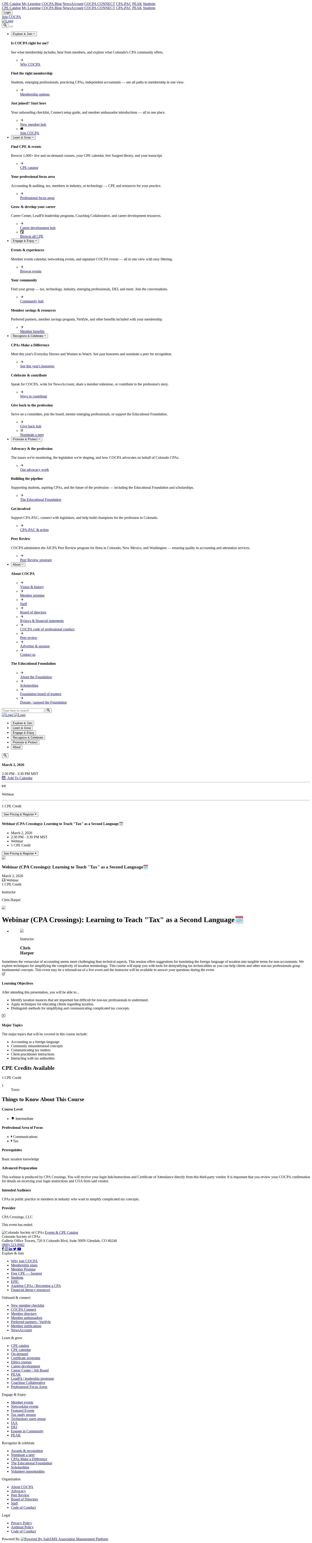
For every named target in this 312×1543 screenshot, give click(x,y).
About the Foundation (36, 677)
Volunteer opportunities (28, 1471)
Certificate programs (25, 1358)
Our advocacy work (34, 470)
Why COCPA (30, 64)
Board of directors (33, 612)
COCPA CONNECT (99, 4)
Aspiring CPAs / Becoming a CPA (36, 1286)
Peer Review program (36, 560)
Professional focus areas (37, 198)
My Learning (31, 4)
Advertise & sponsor (35, 646)
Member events (22, 1402)
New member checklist (27, 1305)
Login (7, 12)
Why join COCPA (24, 1261)
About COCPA (22, 1487)
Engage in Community (27, 1431)
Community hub (32, 301)
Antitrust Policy (22, 1527)
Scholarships (29, 685)
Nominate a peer (32, 435)
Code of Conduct (23, 1507)
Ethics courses (21, 1362)
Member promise (32, 595)
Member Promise (23, 1269)
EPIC (15, 1282)
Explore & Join (23, 34)
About (17, 564)
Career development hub (38, 228)
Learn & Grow (22, 137)
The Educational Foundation (40, 500)
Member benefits (32, 331)
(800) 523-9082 (13, 1245)
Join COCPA (11, 17)
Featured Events (22, 1410)
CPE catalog (29, 168)
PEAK (137, 4)
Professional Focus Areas (29, 1387)
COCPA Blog (52, 4)
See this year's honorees (37, 366)
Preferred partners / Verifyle (31, 1322)
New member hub (33, 124)
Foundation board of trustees (40, 694)
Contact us (27, 655)
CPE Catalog (11, 4)
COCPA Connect (23, 1309)
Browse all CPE (31, 236)
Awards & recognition (27, 1451)
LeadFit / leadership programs (32, 1378)
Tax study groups (23, 1415)
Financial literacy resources (30, 1290)
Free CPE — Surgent (26, 1273)
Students (149, 4)
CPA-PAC (123, 4)
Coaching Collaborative (28, 1383)
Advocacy (18, 1491)
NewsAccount (73, 4)
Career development (25, 1366)
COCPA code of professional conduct (47, 629)
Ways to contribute (33, 396)
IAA (14, 1423)
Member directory (24, 1314)
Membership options (35, 94)
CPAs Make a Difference (29, 1459)
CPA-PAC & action (34, 530)
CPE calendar (21, 1350)
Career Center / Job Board (30, 1370)
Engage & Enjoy (24, 241)
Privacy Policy (21, 1523)
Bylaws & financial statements (42, 621)
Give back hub (30, 426)
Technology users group (28, 1419)
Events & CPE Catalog (61, 1232)
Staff (23, 604)
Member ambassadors (26, 1318)
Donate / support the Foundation (43, 702)
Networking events (24, 1406)
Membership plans (24, 1265)
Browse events (30, 271)
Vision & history (32, 587)
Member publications (26, 1326)
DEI (14, 1427)
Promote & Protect (25, 439)
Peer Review (20, 1495)
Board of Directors (24, 1499)
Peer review (28, 638)
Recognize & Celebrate (28, 336)
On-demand (19, 1354)
